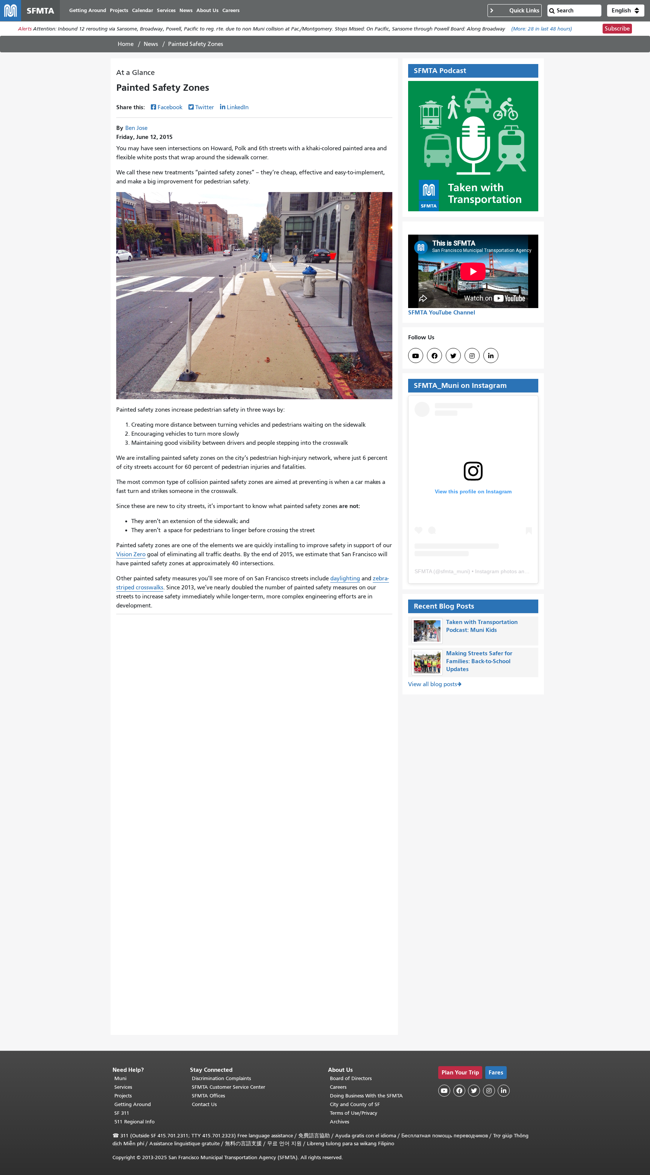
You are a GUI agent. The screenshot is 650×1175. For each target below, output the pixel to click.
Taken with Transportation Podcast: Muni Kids (482, 625)
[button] (625, 11)
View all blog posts (432, 684)
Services (123, 1087)
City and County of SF (355, 1104)
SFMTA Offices (208, 1096)
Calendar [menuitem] (142, 10)
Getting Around (132, 1104)
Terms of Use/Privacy (353, 1113)
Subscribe (617, 28)
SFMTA (423, 571)
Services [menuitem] (166, 10)
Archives (339, 1122)
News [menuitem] (186, 10)
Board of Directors (351, 1078)
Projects (123, 1096)
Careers (338, 1087)
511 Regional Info (134, 1122)
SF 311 (121, 1113)
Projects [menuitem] (119, 10)
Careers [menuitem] (231, 10)
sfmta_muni (454, 571)
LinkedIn (238, 107)
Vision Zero (131, 554)
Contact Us (204, 1104)
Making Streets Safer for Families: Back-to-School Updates (479, 661)
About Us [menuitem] (207, 10)
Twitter (204, 107)
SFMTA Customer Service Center (228, 1087)
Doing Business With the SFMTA (366, 1096)
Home (126, 44)
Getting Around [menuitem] (87, 10)
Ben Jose (136, 128)
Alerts (25, 29)
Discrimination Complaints (221, 1078)
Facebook (170, 107)
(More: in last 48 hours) (541, 29)
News (151, 44)
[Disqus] (254, 712)
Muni (120, 1078)
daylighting (345, 578)
